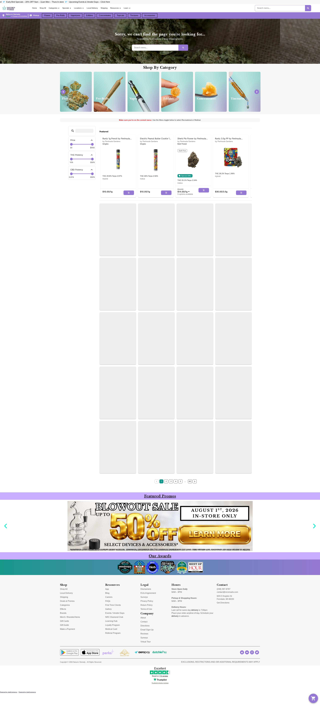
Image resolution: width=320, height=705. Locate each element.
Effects (63, 609)
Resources (114, 8)
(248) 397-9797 (223, 589)
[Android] (247, 652)
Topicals (120, 15)
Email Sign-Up (147, 630)
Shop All (43, 8)
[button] (21, 15)
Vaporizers (75, 15)
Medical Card (111, 629)
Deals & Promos (67, 601)
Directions (145, 626)
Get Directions (223, 603)
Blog (107, 593)
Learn (126, 8)
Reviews (144, 634)
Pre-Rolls (60, 15)
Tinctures (134, 15)
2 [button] (166, 481)
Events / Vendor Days (114, 613)
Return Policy (146, 605)
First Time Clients (113, 605)
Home (34, 8)
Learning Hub (111, 621)
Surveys (144, 597)
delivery (194, 610)
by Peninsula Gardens (111, 141)
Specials (65, 8)
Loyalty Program (112, 625)
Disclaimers (145, 589)
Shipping (104, 8)
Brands (63, 613)
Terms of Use (146, 609)
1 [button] (161, 481)
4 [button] (175, 481)
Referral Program (112, 633)
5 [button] (180, 481)
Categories (53, 8)
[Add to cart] (129, 192)
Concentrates (105, 15)
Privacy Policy (146, 601)
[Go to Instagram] (252, 652)
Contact (143, 622)
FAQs (107, 601)
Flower (47, 15)
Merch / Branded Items (70, 617)
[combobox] (184, 190)
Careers (108, 597)
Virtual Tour (145, 642)
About (143, 618)
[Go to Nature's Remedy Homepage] (8, 8)
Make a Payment (67, 629)
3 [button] (171, 481)
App (107, 589)
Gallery (108, 609)
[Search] (308, 8)
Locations (78, 8)
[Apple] (242, 652)
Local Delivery (92, 8)
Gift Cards (64, 621)
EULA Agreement (148, 593)
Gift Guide (64, 625)
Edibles (89, 15)
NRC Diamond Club (114, 617)
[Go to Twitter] (257, 652)
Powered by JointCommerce (8, 692)
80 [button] (190, 481)
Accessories (149, 15)
